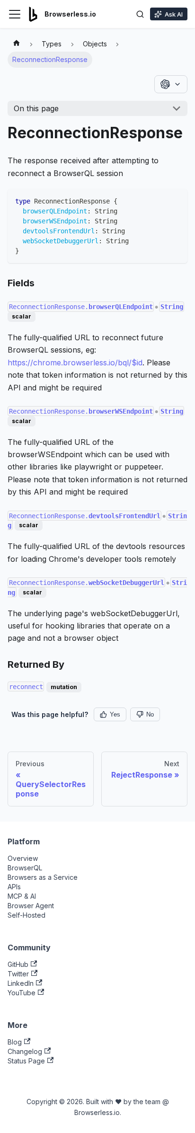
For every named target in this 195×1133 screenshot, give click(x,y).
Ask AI (174, 14)
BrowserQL (25, 868)
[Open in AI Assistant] (170, 84)
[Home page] (17, 44)
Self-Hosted (26, 915)
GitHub (18, 964)
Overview (23, 858)
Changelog (25, 1051)
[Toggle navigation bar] (15, 14)
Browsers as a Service (43, 877)
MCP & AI (22, 896)
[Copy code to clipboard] (176, 200)
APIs (14, 887)
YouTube (21, 993)
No (150, 714)
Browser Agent (31, 906)
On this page (36, 108)
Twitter (18, 974)
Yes (115, 714)
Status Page (26, 1061)
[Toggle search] (140, 14)
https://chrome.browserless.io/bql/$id (75, 362)
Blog (15, 1042)
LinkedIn (21, 983)
